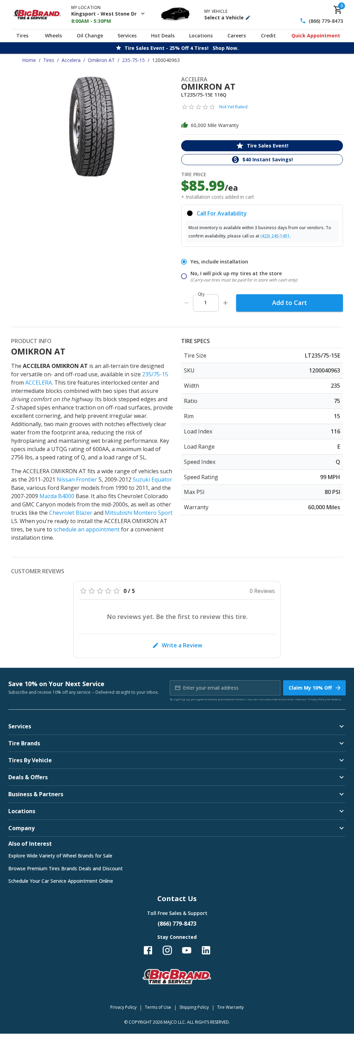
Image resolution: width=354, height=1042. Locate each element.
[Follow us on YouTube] (186, 950)
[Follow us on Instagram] (167, 950)
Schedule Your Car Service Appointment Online (60, 881)
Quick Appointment (315, 35)
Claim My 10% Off (310, 687)
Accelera (71, 60)
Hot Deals (163, 35)
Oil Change (90, 35)
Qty (201, 294)
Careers (236, 35)
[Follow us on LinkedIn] (206, 950)
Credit (268, 35)
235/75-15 (155, 374)
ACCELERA (38, 382)
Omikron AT (101, 60)
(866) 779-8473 (326, 21)
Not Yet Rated (233, 107)
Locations (201, 35)
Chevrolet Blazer (70, 512)
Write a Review (182, 645)
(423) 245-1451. (275, 236)
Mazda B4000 (56, 496)
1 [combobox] (205, 302)
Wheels (53, 35)
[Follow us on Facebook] (147, 950)
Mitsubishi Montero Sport (139, 512)
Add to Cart (289, 302)
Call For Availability (222, 213)
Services (127, 35)
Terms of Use (158, 1007)
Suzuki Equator (152, 479)
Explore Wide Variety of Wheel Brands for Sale (60, 855)
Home (29, 60)
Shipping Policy (194, 1007)
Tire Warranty (230, 1007)
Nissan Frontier (77, 479)
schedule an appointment (87, 529)
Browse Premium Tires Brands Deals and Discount (65, 868)
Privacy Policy (317, 699)
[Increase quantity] (225, 303)
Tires (22, 35)
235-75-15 (133, 60)
